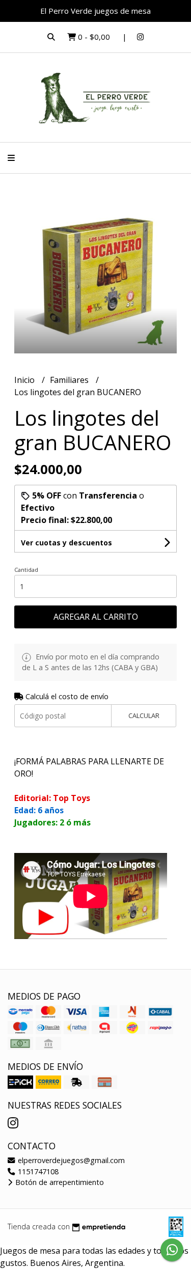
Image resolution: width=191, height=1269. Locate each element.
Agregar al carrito (95, 616)
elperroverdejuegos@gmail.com (70, 1160)
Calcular (143, 715)
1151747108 (37, 1171)
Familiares (70, 379)
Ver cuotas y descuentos (66, 542)
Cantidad (26, 569)
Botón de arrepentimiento (58, 1182)
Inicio (25, 379)
